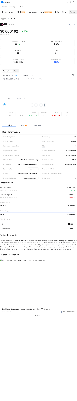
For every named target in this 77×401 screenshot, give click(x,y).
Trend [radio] (16, 71)
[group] (10, 70)
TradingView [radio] (7, 71)
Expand (37, 316)
